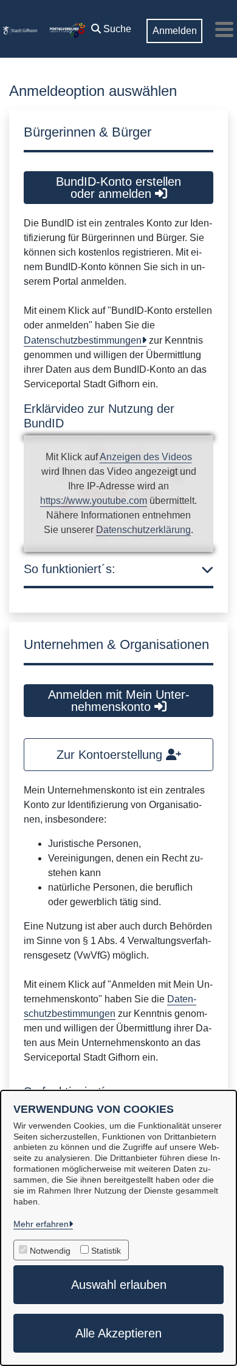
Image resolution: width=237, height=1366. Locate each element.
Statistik (106, 1251)
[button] (111, 26)
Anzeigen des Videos (146, 457)
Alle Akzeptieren (118, 1333)
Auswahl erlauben (119, 1284)
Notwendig (50, 1251)
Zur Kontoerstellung (111, 754)
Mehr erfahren (41, 1224)
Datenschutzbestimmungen (83, 340)
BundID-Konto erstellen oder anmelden (118, 187)
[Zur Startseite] (20, 29)
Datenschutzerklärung (143, 530)
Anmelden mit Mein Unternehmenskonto (119, 700)
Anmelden (175, 30)
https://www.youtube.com (93, 500)
